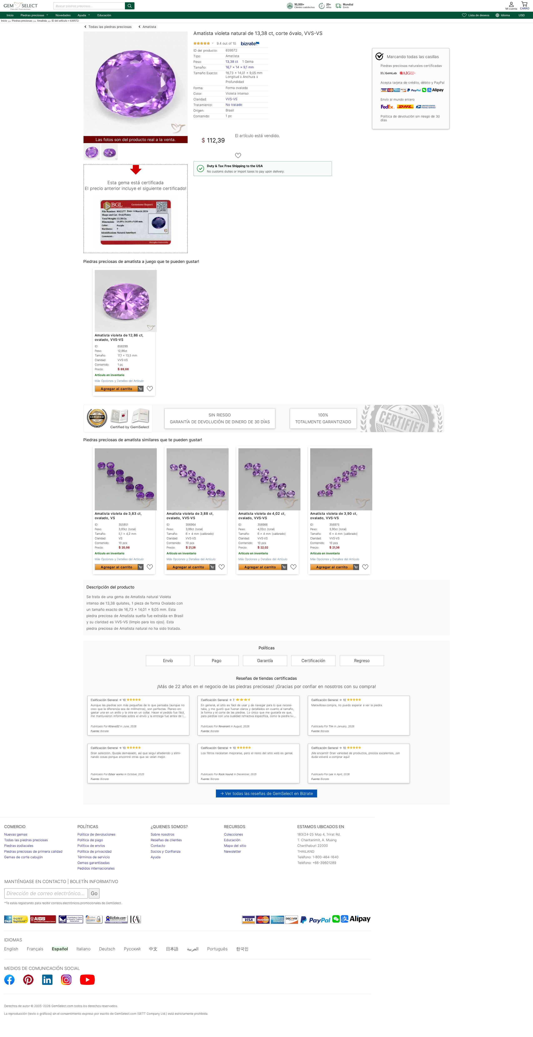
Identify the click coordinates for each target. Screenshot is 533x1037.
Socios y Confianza (166, 851)
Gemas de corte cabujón (23, 857)
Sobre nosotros (162, 834)
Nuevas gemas (15, 834)
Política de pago (90, 840)
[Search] (129, 5)
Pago (216, 660)
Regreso (362, 660)
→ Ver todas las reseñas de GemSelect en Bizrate (266, 793)
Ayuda (84, 14)
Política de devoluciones (96, 834)
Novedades (63, 15)
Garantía (265, 660)
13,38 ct (232, 62)
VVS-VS (231, 99)
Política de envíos (91, 845)
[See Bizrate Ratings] (250, 43)
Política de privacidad (94, 851)
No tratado (234, 105)
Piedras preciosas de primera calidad (33, 851)
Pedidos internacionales (96, 868)
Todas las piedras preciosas (26, 840)
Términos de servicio (93, 857)
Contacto (158, 845)
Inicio (10, 15)
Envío (168, 660)
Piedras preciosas (35, 14)
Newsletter (232, 851)
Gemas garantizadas (93, 863)
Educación (104, 15)
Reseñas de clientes (166, 840)
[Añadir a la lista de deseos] (238, 155)
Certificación (313, 660)
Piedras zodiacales (18, 845)
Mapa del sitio (235, 845)
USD (522, 15)
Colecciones (233, 834)
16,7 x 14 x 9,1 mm (240, 67)
